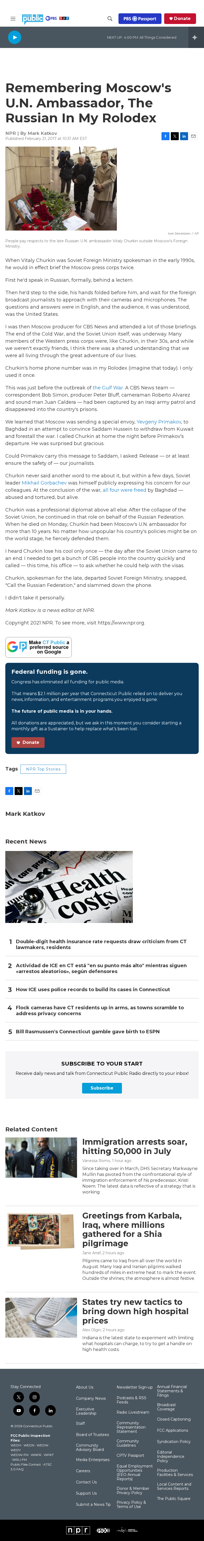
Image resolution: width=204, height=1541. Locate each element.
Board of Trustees (92, 1435)
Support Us (86, 1493)
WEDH (16, 1445)
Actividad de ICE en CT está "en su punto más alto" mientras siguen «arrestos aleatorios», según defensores (101, 968)
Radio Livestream (133, 1412)
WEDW (42, 1445)
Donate (182, 18)
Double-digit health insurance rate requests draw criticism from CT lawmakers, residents (101, 944)
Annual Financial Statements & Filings (172, 1391)
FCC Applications (172, 1431)
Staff (80, 1424)
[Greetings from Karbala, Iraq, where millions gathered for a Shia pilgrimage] (41, 1231)
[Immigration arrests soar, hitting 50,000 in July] (41, 1157)
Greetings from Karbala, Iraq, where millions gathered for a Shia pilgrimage (132, 1229)
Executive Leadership (86, 1411)
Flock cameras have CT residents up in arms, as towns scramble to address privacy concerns (100, 1010)
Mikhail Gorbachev (44, 483)
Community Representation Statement (131, 1427)
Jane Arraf (91, 1252)
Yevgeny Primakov (158, 422)
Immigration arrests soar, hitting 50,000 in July (134, 1146)
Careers (83, 1471)
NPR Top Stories (43, 769)
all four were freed (125, 490)
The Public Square (173, 1499)
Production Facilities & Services (175, 1473)
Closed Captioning (174, 1419)
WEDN (29, 1445)
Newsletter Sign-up (135, 1387)
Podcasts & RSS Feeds (131, 1400)
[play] (14, 37)
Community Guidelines (128, 1443)
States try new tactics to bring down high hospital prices (135, 1311)
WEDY (16, 1450)
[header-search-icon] (110, 18)
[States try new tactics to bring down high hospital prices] (41, 1318)
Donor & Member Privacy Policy (133, 1491)
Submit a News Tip (93, 1505)
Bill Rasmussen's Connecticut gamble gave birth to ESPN (88, 1032)
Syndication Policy (174, 1442)
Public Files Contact (26, 1464)
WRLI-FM (19, 1460)
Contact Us (86, 1482)
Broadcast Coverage (166, 1407)
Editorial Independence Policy (170, 1456)
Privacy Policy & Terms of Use (131, 1504)
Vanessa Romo (96, 1160)
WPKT (49, 1455)
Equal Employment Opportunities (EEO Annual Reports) (135, 1472)
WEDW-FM (19, 1455)
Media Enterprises (92, 1460)
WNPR (36, 1455)
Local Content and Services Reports (174, 1486)
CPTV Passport (130, 1456)
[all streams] (196, 37)
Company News (91, 1399)
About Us (84, 1387)
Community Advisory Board (90, 1447)
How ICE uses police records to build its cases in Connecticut (93, 990)
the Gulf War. (107, 388)
